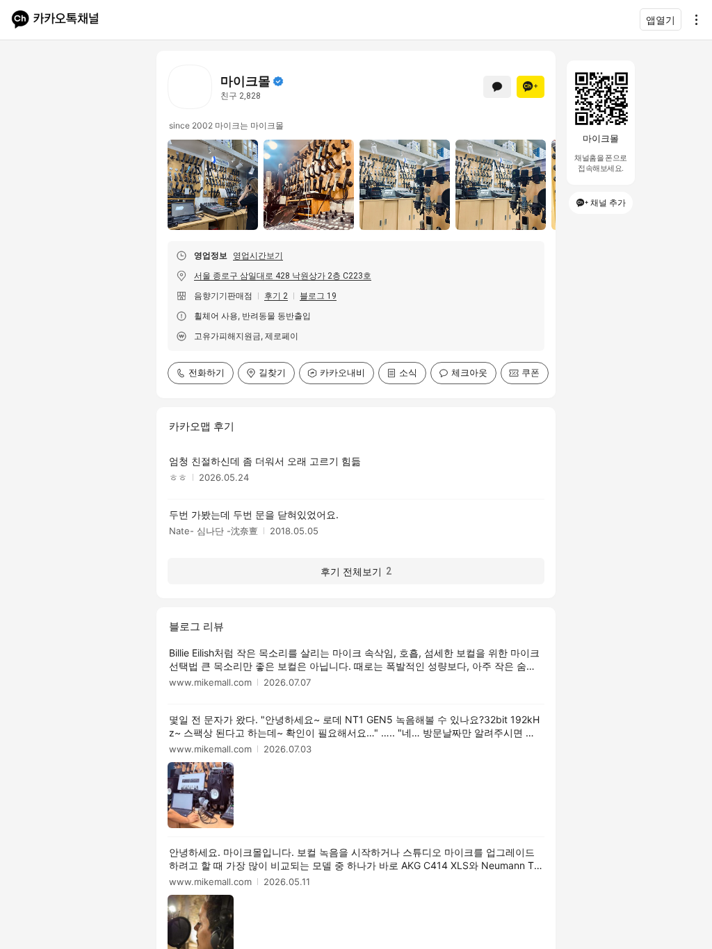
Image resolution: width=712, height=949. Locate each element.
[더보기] (692, 19)
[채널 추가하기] (530, 87)
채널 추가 (608, 202)
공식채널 (278, 81)
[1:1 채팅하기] (497, 87)
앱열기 (660, 20)
